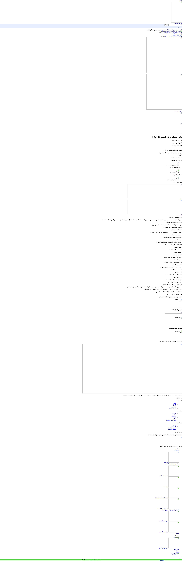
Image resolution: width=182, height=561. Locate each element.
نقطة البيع (174, 416)
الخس (175, 464)
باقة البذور (173, 426)
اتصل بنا (174, 414)
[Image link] (132, 393)
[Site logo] (176, 22)
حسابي (174, 417)
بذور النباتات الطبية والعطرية (168, 29)
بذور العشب (173, 407)
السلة (175, 418)
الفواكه (174, 404)
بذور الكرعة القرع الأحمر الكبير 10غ (173, 36)
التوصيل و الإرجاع (172, 427)
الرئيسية (180, 29)
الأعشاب (174, 405)
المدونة (174, 425)
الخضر (174, 403)
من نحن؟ (174, 413)
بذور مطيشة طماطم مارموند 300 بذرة (173, 32)
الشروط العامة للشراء (171, 420)
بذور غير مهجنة (172, 408)
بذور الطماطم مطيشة (171, 463)
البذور (176, 29)
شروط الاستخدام (172, 429)
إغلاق (181, 558)
